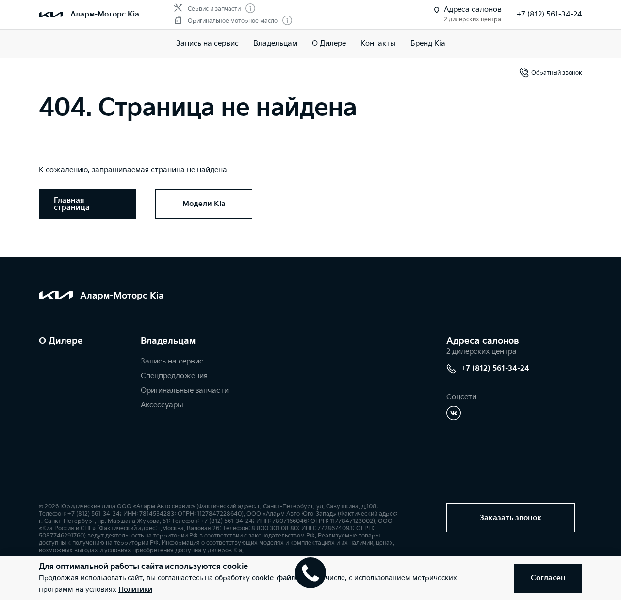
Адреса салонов (482, 341)
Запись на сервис (207, 43)
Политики (135, 589)
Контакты (378, 43)
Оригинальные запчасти (185, 390)
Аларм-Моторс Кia (104, 14)
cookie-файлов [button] (277, 578)
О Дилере (329, 43)
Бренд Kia (427, 43)
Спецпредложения (174, 375)
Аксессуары (162, 405)
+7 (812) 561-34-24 (549, 14)
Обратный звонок (556, 73)
